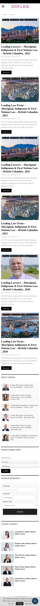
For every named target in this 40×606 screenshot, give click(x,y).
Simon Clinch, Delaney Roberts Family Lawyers (25, 568)
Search (20, 512)
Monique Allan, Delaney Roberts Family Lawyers (26, 544)
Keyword (6, 486)
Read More (28, 603)
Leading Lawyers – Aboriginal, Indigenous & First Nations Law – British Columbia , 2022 (19, 50)
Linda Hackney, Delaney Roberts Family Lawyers (26, 579)
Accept (19, 604)
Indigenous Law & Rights (31, 20)
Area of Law (7, 501)
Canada (21, 20)
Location (6, 493)
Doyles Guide (6, 56)
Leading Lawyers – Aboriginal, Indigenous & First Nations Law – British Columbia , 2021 (19, 168)
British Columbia (14, 20)
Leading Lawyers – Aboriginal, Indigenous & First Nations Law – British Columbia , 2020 (19, 286)
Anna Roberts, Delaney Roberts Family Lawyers (25, 533)
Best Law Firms (6, 78)
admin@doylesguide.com (22, 596)
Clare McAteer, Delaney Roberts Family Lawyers (25, 556)
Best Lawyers (6, 20)
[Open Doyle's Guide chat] (35, 601)
